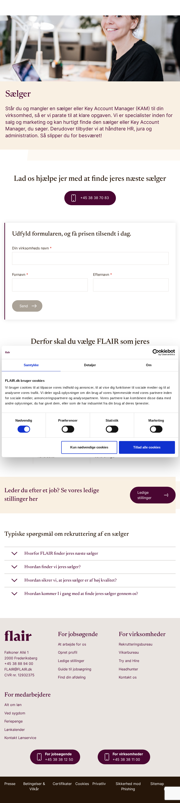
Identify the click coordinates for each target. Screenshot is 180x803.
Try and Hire (129, 660)
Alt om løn (13, 704)
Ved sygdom (14, 713)
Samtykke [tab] (31, 365)
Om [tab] (148, 365)
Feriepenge (13, 721)
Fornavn (20, 274)
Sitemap (157, 783)
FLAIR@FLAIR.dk (18, 669)
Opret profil (67, 652)
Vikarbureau (129, 652)
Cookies (82, 783)
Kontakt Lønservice (20, 737)
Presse (9, 783)
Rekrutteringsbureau (135, 644)
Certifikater (62, 783)
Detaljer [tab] (90, 365)
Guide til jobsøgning (74, 669)
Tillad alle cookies (146, 447)
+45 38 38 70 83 (94, 198)
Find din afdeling (72, 677)
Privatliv (99, 783)
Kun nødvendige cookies (89, 447)
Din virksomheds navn (32, 248)
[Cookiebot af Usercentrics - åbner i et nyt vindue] (156, 352)
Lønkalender (14, 729)
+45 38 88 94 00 (18, 663)
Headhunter (128, 669)
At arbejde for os (72, 644)
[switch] (68, 429)
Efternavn (102, 274)
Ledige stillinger (71, 660)
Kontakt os (128, 677)
